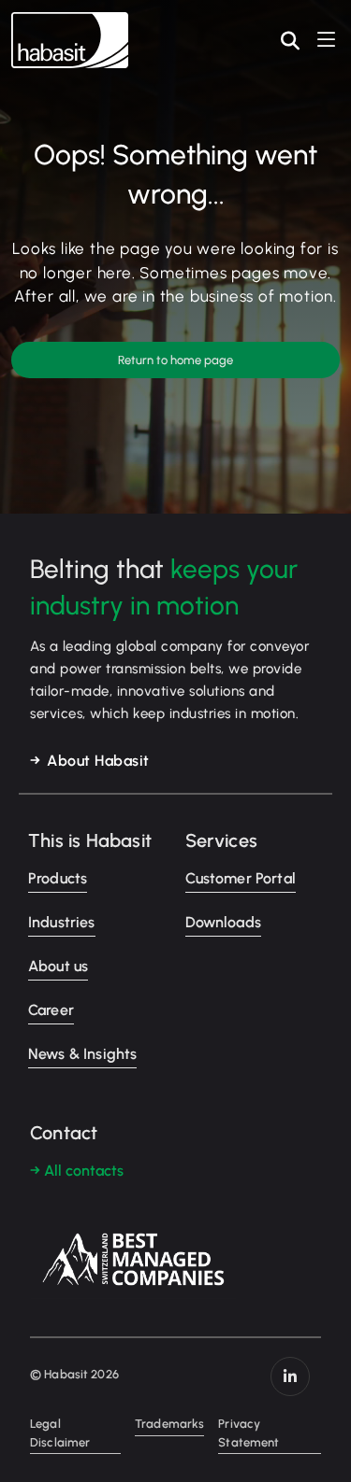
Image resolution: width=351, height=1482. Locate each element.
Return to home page (175, 360)
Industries (61, 922)
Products (57, 878)
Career (51, 1010)
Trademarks (169, 1424)
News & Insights (82, 1054)
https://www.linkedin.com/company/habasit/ (290, 1376)
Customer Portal (240, 878)
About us (58, 966)
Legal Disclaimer (60, 1433)
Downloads (223, 922)
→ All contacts (77, 1170)
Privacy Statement (248, 1433)
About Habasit (98, 760)
